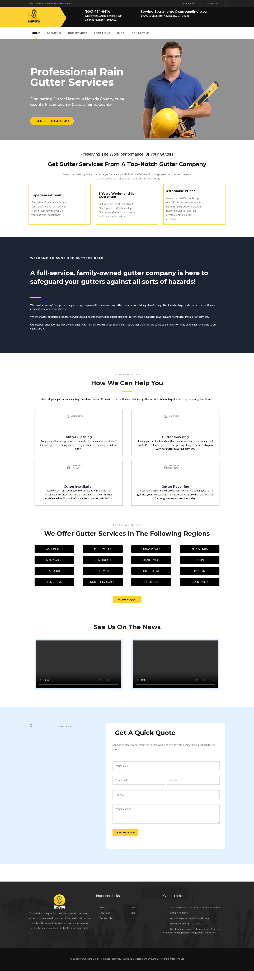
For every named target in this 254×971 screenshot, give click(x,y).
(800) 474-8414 (97, 11)
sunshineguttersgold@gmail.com (103, 15)
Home (36, 33)
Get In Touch (213, 3)
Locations (102, 33)
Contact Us (140, 33)
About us (54, 33)
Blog (121, 33)
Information (188, 3)
